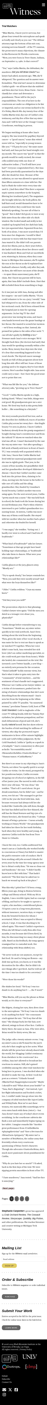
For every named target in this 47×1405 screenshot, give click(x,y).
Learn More (11, 1327)
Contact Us (7, 1382)
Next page (8, 1188)
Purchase (10, 1296)
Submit (5, 1376)
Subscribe (6, 1379)
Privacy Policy (26, 1349)
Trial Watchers (9, 26)
